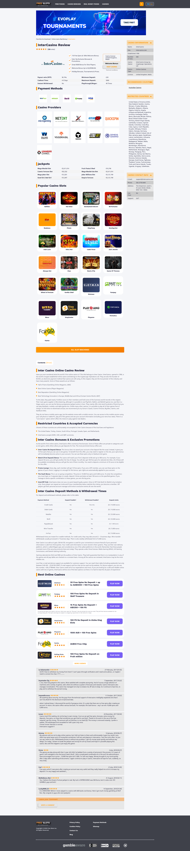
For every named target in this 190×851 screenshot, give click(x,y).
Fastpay (57, 594)
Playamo (57, 632)
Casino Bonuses (74, 4)
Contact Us (74, 830)
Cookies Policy (75, 826)
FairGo (56, 643)
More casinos (80, 663)
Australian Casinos (135, 88)
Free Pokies (60, 4)
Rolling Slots (59, 654)
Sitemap (96, 826)
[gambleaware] (74, 845)
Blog (71, 834)
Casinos (105, 4)
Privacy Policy (75, 822)
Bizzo (56, 605)
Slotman (57, 583)
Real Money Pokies (91, 4)
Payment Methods (99, 822)
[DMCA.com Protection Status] (104, 845)
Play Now (114, 583)
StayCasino (58, 620)
